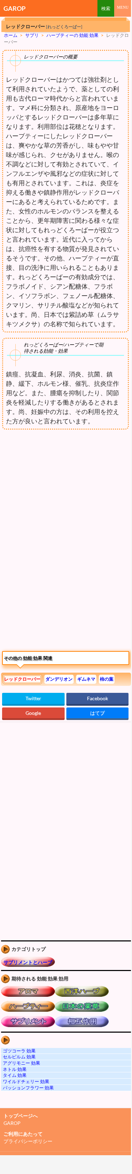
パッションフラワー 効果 (28, 1087)
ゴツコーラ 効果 (19, 1051)
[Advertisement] (58, 490)
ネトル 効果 (15, 1069)
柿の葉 (106, 679)
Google (33, 713)
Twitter (33, 698)
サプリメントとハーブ (27, 962)
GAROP (14, 8)
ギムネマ (86, 679)
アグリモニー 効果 (21, 1063)
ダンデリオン (59, 679)
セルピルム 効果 (19, 1056)
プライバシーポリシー (27, 1141)
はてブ (97, 713)
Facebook (97, 698)
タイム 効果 (15, 1075)
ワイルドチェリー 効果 (26, 1081)
